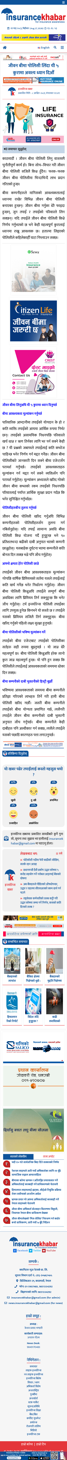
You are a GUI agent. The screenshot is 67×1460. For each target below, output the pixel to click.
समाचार (33, 1366)
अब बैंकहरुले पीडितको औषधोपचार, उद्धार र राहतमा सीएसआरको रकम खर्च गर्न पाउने (40, 888)
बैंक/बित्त (33, 1414)
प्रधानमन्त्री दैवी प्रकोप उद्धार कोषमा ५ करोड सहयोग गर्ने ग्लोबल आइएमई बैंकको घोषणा (40, 874)
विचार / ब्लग (33, 1382)
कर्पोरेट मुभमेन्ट (34, 1418)
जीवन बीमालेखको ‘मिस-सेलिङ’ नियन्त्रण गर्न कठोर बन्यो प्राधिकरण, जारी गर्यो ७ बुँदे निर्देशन (36, 1220)
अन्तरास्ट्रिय (33, 1390)
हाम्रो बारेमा (27, 1444)
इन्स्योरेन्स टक (33, 1434)
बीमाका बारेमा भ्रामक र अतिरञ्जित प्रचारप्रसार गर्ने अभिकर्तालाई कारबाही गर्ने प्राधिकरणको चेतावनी (35, 1182)
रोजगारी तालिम (33, 1426)
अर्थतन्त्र (33, 1422)
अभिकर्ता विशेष (33, 1386)
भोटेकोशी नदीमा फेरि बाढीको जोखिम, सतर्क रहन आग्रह (39, 862)
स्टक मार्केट (33, 1402)
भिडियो (33, 1430)
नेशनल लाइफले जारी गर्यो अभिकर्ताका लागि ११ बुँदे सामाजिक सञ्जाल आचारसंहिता (36, 1173)
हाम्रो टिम (41, 1444)
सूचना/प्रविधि (33, 1406)
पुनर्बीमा (33, 1394)
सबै (60, 854)
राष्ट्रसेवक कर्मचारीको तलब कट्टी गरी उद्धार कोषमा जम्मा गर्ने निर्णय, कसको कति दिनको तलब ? (40, 902)
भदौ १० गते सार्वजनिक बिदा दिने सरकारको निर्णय (35, 1162)
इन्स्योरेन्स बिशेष (33, 1378)
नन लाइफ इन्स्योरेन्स (33, 1374)
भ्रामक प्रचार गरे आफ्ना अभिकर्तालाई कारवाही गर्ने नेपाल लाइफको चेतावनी (35, 1201)
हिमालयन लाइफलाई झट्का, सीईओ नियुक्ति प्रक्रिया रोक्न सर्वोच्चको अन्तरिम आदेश (36, 1192)
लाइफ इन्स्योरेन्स (33, 1370)
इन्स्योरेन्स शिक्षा (33, 1410)
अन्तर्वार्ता (33, 1398)
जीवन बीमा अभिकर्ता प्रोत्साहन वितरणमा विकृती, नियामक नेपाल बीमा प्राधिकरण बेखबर (35, 1211)
